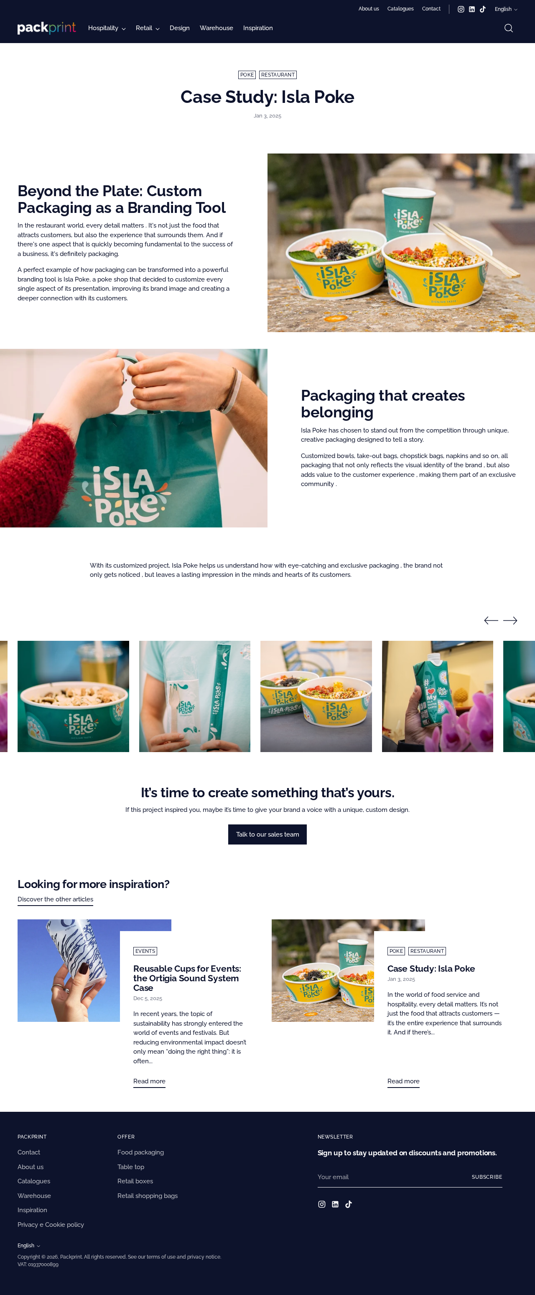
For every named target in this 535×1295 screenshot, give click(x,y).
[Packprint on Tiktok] (483, 9)
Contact (29, 1152)
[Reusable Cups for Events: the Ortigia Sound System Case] (94, 1007)
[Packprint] (47, 28)
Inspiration (32, 1210)
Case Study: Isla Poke (431, 968)
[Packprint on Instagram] (461, 9)
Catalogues (34, 1181)
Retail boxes (135, 1181)
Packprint (71, 1257)
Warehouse (34, 1196)
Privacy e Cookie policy (51, 1224)
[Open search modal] (508, 28)
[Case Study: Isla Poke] (348, 1007)
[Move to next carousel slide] (510, 620)
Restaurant (278, 75)
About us (30, 1167)
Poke (247, 75)
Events (145, 951)
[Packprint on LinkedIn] (472, 9)
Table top (130, 1167)
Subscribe (487, 1177)
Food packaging (140, 1152)
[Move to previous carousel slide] (491, 621)
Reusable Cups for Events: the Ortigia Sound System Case (187, 978)
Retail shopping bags (147, 1196)
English (503, 9)
